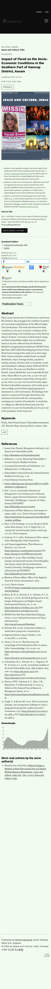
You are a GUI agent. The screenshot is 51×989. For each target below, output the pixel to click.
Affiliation (7, 87)
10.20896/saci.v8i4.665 (12, 224)
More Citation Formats (14, 230)
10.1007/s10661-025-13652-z (12, 297)
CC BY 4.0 (13, 949)
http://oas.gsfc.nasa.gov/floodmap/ (20, 624)
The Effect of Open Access (28, 206)
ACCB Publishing (23, 940)
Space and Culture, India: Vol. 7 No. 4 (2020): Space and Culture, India (24, 775)
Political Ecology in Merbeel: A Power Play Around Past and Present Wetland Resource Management (25, 768)
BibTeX (6, 248)
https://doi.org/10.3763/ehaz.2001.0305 (21, 607)
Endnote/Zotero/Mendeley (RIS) (16, 245)
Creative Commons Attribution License (18, 173)
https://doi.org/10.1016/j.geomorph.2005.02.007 (26, 651)
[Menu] (46, 21)
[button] (13, 261)
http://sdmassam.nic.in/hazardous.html (22, 455)
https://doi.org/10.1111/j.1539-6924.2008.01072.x (25, 677)
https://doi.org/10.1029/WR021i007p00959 (23, 553)
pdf (4, 432)
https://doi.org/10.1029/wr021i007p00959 (23, 550)
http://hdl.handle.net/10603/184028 (20, 573)
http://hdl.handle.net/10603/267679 (20, 506)
